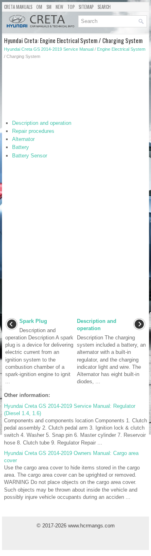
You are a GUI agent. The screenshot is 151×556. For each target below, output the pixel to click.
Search (104, 7)
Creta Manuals (18, 7)
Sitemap (86, 7)
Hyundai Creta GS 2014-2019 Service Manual (48, 49)
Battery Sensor (29, 156)
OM (39, 7)
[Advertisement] (75, 91)
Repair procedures (33, 131)
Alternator (23, 139)
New (59, 7)
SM (49, 7)
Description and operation (41, 123)
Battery (20, 147)
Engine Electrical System (121, 49)
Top (70, 7)
